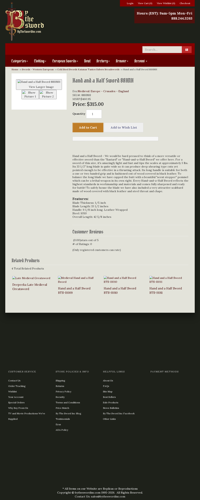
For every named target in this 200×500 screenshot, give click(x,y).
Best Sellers (109, 396)
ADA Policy (62, 429)
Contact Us (14, 380)
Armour (121, 61)
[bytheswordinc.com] (35, 21)
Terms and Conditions (68, 402)
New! (87, 61)
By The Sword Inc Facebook (119, 413)
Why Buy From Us (18, 407)
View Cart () (145, 3)
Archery (102, 61)
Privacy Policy (63, 391)
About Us (108, 380)
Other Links (109, 418)
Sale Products (110, 402)
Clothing (39, 61)
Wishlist (12, 391)
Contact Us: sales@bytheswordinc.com (100, 496)
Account (139, 61)
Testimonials (63, 418)
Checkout (185, 3)
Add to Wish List (124, 127)
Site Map (107, 391)
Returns (60, 386)
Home (15, 69)
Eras (58, 424)
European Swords (64, 61)
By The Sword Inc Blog (68, 413)
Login (130, 3)
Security (60, 396)
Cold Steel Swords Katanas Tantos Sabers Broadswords (88, 69)
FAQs (106, 386)
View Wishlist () (166, 3)
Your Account (15, 396)
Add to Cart (88, 127)
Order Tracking (17, 386)
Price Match (62, 407)
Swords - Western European (38, 69)
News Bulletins (111, 407)
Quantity (78, 113)
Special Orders (16, 402)
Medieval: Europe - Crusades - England (103, 91)
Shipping (60, 380)
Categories (18, 61)
